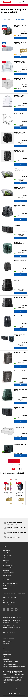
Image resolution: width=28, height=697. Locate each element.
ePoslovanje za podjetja (9, 585)
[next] (19, 469)
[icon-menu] (1, 1)
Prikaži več (14, 461)
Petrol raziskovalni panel (9, 602)
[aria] (7, 211)
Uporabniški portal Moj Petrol (10, 583)
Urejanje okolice (7, 4)
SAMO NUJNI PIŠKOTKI (14, 693)
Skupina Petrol (6, 550)
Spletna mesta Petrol (8, 600)
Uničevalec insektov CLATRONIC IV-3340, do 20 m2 (19, 494)
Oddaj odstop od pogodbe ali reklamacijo (14, 666)
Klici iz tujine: (6, 622)
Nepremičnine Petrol (8, 572)
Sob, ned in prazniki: (8, 627)
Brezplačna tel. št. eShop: (9, 620)
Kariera (4, 558)
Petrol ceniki (6, 643)
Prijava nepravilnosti (8, 567)
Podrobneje (6, 682)
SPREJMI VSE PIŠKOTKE (14, 689)
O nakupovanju (6, 651)
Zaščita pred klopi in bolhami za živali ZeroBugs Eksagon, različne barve (8, 494)
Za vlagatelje (6, 560)
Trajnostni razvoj (7, 555)
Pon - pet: (5, 625)
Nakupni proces (7, 654)
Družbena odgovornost (9, 565)
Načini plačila (6, 659)
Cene (4, 656)
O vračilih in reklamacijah (9, 664)
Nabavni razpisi (7, 575)
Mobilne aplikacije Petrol (9, 597)
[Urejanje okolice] (3, 5)
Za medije (5, 563)
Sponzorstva (6, 570)
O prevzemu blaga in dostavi (10, 661)
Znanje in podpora (7, 641)
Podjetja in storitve (8, 553)
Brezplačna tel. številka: (9, 617)
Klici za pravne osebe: (8, 630)
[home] (7, 2)
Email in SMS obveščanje (9, 605)
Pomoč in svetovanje (8, 638)
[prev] (10, 469)
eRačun (5, 588)
